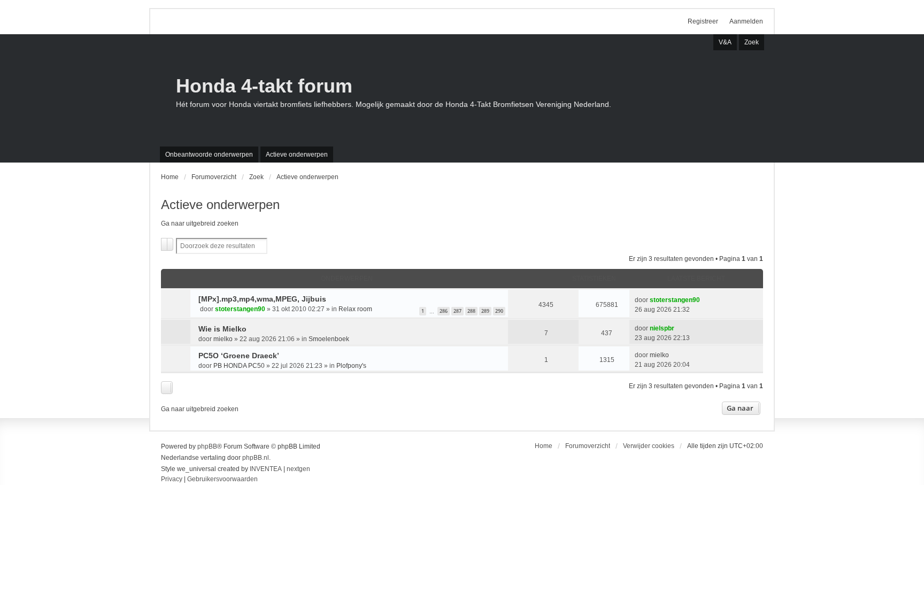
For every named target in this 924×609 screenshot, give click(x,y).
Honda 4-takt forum (264, 86)
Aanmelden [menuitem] (746, 21)
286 (444, 310)
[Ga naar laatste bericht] (704, 300)
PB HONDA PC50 (239, 365)
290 (499, 310)
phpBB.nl (255, 457)
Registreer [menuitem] (703, 21)
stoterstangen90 (240, 309)
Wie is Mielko (222, 329)
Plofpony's (351, 365)
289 (485, 310)
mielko (223, 339)
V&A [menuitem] (725, 42)
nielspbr (662, 328)
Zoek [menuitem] (751, 42)
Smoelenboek (329, 339)
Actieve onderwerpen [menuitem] (297, 154)
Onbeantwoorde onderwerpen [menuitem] (209, 154)
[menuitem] (171, 479)
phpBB (207, 446)
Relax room (355, 309)
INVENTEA (266, 469)
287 (457, 310)
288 (471, 310)
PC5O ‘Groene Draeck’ (238, 355)
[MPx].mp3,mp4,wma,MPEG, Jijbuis (262, 299)
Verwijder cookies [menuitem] (648, 446)
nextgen (298, 469)
